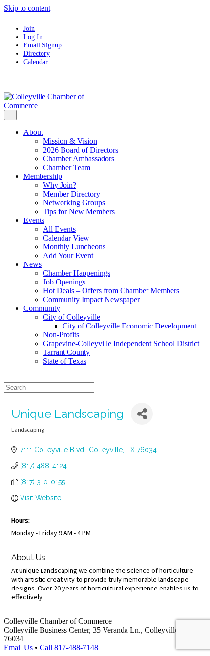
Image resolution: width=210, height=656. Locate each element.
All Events (59, 229)
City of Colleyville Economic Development (129, 326)
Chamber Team (66, 167)
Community (41, 308)
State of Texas (64, 361)
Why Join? (59, 185)
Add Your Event (68, 255)
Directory (36, 53)
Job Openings (64, 282)
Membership (42, 176)
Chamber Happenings (76, 273)
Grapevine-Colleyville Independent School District (121, 343)
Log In (32, 37)
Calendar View (66, 238)
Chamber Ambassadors (78, 158)
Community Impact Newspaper (91, 299)
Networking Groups (74, 202)
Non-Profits (61, 334)
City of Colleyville (71, 317)
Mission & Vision (70, 141)
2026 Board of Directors (80, 150)
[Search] (7, 377)
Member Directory (71, 194)
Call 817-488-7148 (69, 647)
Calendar (35, 62)
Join (29, 28)
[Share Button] (142, 414)
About (33, 132)
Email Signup (42, 45)
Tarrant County (66, 352)
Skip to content (27, 8)
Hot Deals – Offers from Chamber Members (111, 290)
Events (33, 220)
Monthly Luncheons (74, 246)
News (32, 264)
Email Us (18, 647)
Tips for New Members (79, 211)
